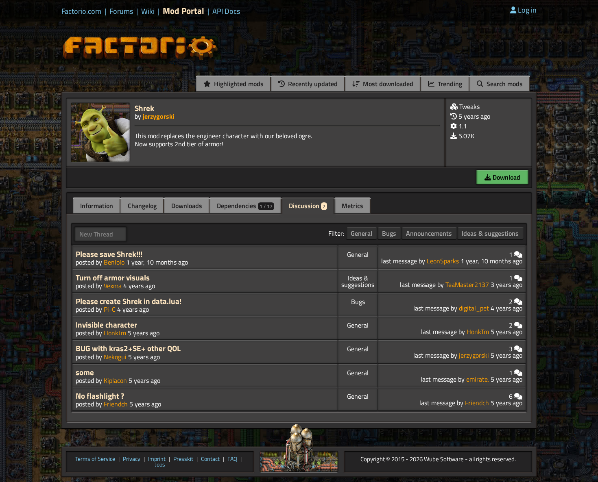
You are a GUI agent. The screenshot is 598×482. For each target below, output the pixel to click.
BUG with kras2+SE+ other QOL (128, 348)
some (85, 372)
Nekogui (115, 357)
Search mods (504, 84)
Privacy (131, 459)
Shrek (144, 108)
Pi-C (110, 309)
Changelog (142, 206)
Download (505, 177)
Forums (121, 11)
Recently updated (312, 84)
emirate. (477, 379)
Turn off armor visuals (113, 277)
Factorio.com (81, 11)
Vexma (113, 286)
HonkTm (115, 333)
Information (96, 206)
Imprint (157, 459)
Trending (449, 84)
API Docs (226, 11)
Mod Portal (183, 11)
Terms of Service (95, 459)
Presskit (183, 459)
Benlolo (114, 262)
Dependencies (245, 206)
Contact (210, 459)
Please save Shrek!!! (109, 254)
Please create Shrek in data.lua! (128, 301)
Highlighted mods (238, 84)
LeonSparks (443, 261)
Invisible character (106, 324)
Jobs (160, 465)
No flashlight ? (100, 396)
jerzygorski (158, 116)
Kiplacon (115, 380)
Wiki (148, 11)
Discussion (307, 206)
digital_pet (474, 308)
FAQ (232, 459)
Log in (527, 9)
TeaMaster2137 (467, 284)
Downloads (186, 206)
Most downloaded (387, 84)
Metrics (352, 206)
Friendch (116, 404)
